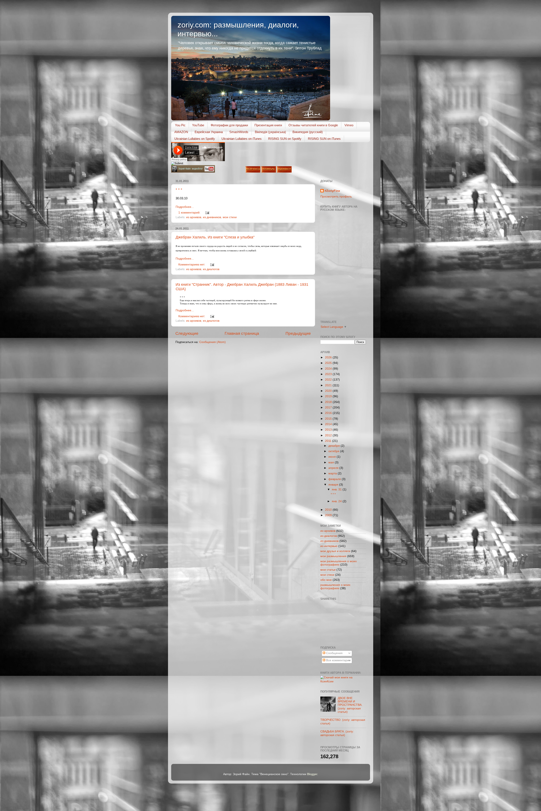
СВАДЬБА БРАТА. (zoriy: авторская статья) (337, 733)
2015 (329, 418)
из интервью (328, 546)
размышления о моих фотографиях (335, 586)
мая (331, 462)
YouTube (198, 125)
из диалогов (211, 269)
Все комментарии (338, 660)
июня (332, 456)
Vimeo (348, 125)
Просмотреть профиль (336, 196)
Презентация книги (268, 125)
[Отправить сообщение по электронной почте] (206, 212)
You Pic (180, 125)
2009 (329, 515)
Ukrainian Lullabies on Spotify (194, 138)
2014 (329, 424)
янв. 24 (337, 501)
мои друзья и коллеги (335, 551)
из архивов (193, 217)
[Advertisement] (339, 622)
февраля (335, 479)
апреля (333, 467)
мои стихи (230, 217)
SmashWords (238, 132)
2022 (329, 379)
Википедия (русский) (307, 132)
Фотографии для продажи (229, 125)
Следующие (186, 333)
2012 (329, 435)
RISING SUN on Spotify (284, 138)
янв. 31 (337, 489)
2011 (328, 440)
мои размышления (333, 556)
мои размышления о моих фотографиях (338, 563)
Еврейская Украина (209, 132)
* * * (179, 190)
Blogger (312, 774)
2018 (329, 402)
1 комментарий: (189, 212)
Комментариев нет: (192, 264)
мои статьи (328, 569)
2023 (329, 374)
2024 (329, 368)
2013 (329, 429)
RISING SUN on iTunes (324, 138)
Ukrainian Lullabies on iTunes (241, 138)
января (333, 484)
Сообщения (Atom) (212, 342)
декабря (334, 445)
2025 (329, 363)
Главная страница (242, 333)
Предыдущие (298, 333)
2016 (329, 413)
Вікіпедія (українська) (270, 132)
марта (333, 473)
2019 (329, 396)
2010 (329, 509)
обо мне (326, 579)
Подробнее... (185, 206)
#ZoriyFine (332, 190)
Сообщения (334, 653)
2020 (329, 390)
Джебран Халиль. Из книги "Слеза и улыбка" (215, 237)
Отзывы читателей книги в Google (313, 125)
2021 (329, 385)
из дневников (212, 217)
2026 (329, 357)
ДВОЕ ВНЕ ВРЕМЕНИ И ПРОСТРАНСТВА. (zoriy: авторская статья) (350, 705)
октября (334, 451)
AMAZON (181, 132)
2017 (329, 407)
